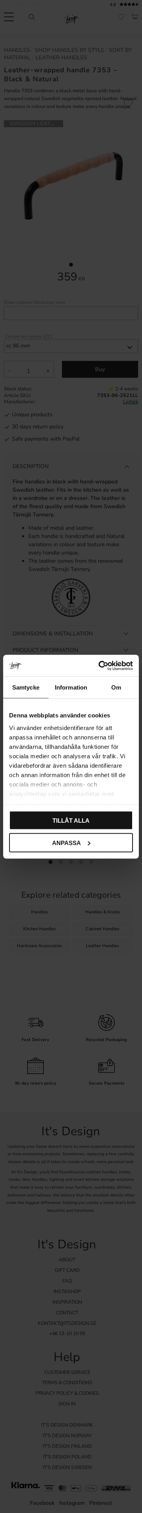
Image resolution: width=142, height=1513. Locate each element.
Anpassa (66, 842)
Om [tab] (116, 687)
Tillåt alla (71, 820)
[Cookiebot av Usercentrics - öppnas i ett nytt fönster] (100, 665)
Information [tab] (71, 687)
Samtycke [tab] (25, 687)
